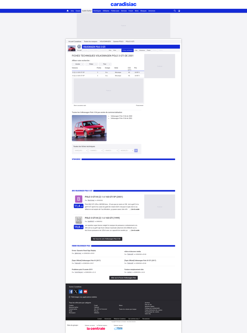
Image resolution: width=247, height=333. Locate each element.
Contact (99, 318)
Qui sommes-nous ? (134, 318)
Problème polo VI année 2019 (82, 269)
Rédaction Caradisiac (120, 318)
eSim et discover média (132, 251)
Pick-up (96, 311)
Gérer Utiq (148, 313)
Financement (139, 105)
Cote (136, 50)
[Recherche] (175, 11)
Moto (137, 11)
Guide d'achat (86, 11)
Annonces (151, 11)
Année (77, 64)
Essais (78, 11)
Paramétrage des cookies (152, 312)
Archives (147, 302)
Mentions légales (149, 306)
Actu (72, 11)
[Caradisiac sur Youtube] (85, 292)
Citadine (71, 305)
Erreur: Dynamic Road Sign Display (84, 250)
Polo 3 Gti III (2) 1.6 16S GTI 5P (104, 197)
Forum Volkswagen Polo (81, 246)
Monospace (72, 312)
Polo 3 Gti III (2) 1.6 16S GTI (102, 218)
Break (70, 311)
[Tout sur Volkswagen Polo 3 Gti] (72, 51)
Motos (121, 305)
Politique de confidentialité (152, 308)
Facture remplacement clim (134, 269)
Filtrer (91, 64)
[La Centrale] (96, 330)
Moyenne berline (73, 307)
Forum (131, 11)
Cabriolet (96, 307)
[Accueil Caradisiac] (68, 11)
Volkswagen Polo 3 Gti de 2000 (121, 116)
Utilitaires (106, 11)
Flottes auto (115, 11)
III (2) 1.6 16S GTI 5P (78, 75)
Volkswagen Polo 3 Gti (94, 46)
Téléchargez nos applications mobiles (84, 297)
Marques (143, 11)
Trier (104, 64)
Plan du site (148, 304)
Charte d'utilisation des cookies (153, 310)
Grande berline (73, 309)
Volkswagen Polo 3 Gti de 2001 (121, 118)
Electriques (97, 11)
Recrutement (146, 318)
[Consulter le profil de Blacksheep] (78, 202)
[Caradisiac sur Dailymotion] (81, 292)
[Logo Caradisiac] (123, 8)
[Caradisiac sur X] (76, 292)
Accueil (79, 50)
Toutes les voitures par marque (127, 309)
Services (124, 11)
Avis (110, 50)
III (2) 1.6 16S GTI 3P (78, 72)
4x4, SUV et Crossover (100, 309)
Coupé (96, 305)
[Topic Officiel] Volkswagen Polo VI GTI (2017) (140, 260)
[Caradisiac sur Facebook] (71, 292)
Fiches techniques (127, 50)
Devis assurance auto (80, 105)
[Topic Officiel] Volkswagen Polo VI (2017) (86, 260)
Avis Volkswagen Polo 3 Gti (82, 190)
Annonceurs (107, 318)
